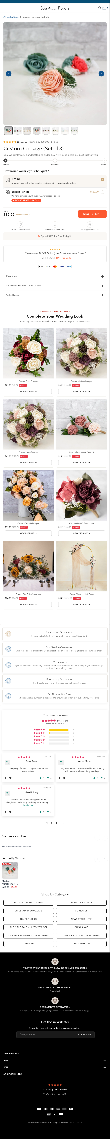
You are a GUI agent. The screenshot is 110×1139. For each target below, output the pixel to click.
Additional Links (12, 1074)
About (6, 1060)
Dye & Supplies (81, 943)
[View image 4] (36, 130)
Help (5, 1067)
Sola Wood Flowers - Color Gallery (23, 285)
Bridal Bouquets (81, 902)
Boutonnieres (29, 919)
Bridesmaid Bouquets (29, 910)
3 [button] (56, 823)
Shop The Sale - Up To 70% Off (29, 927)
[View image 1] (8, 130)
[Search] (99, 7)
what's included (22, 215)
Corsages (81, 910)
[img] (24, 757)
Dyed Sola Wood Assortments (81, 935)
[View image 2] (17, 130)
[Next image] (101, 73)
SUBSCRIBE (85, 1035)
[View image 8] (74, 130)
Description (12, 276)
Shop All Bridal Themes (29, 902)
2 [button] (51, 823)
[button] (10, 142)
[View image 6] (55, 130)
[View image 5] (46, 130)
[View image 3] (27, 130)
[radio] (55, 181)
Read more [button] (28, 805)
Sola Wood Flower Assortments (28, 935)
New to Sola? (11, 1053)
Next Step (91, 214)
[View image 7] (65, 130)
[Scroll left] (97, 837)
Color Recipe (12, 295)
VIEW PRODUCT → (28, 391)
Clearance (81, 927)
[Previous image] (8, 73)
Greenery (29, 943)
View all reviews (55, 1094)
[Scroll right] (105, 837)
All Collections (10, 17)
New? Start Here (81, 919)
